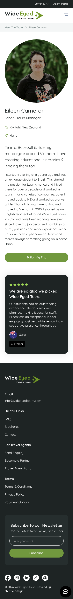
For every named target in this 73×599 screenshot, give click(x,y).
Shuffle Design (14, 591)
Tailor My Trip (36, 257)
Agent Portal (60, 3)
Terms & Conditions (18, 486)
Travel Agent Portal (18, 468)
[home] (24, 15)
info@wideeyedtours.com (23, 401)
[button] (41, 4)
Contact (10, 434)
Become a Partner (18, 460)
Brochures (12, 427)
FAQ (8, 419)
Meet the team (14, 27)
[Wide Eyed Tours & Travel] (36, 381)
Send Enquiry (14, 453)
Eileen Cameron (38, 27)
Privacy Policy (15, 494)
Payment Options (17, 502)
